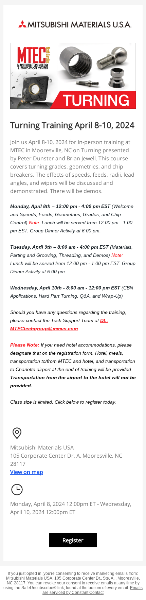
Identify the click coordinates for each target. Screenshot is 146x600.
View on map (26, 472)
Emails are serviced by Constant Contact (92, 590)
